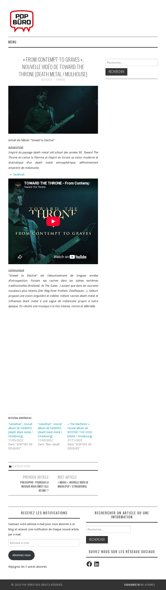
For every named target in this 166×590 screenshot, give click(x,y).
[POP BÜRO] (21, 20)
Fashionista (131, 585)
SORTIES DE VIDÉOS (21, 466)
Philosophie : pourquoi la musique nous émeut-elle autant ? (34, 486)
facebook (19, 174)
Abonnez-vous (22, 555)
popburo (60, 80)
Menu (12, 41)
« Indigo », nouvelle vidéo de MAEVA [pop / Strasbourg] (73, 484)
